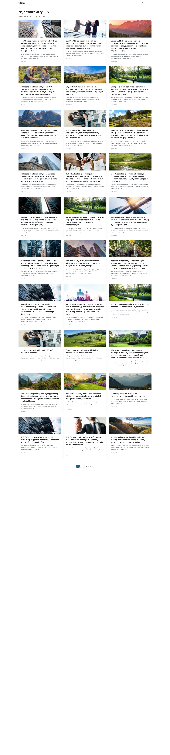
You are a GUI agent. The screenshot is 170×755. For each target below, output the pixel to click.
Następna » (89, 466)
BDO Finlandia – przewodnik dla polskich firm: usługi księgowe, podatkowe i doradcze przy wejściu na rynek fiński (40, 439)
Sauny (21, 3)
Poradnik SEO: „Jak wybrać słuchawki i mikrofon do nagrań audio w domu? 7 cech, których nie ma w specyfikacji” (84, 263)
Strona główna (147, 3)
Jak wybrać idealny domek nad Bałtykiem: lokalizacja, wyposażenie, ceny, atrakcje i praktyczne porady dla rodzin (83, 396)
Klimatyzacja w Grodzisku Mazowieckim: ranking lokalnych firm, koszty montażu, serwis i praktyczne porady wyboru (128, 439)
